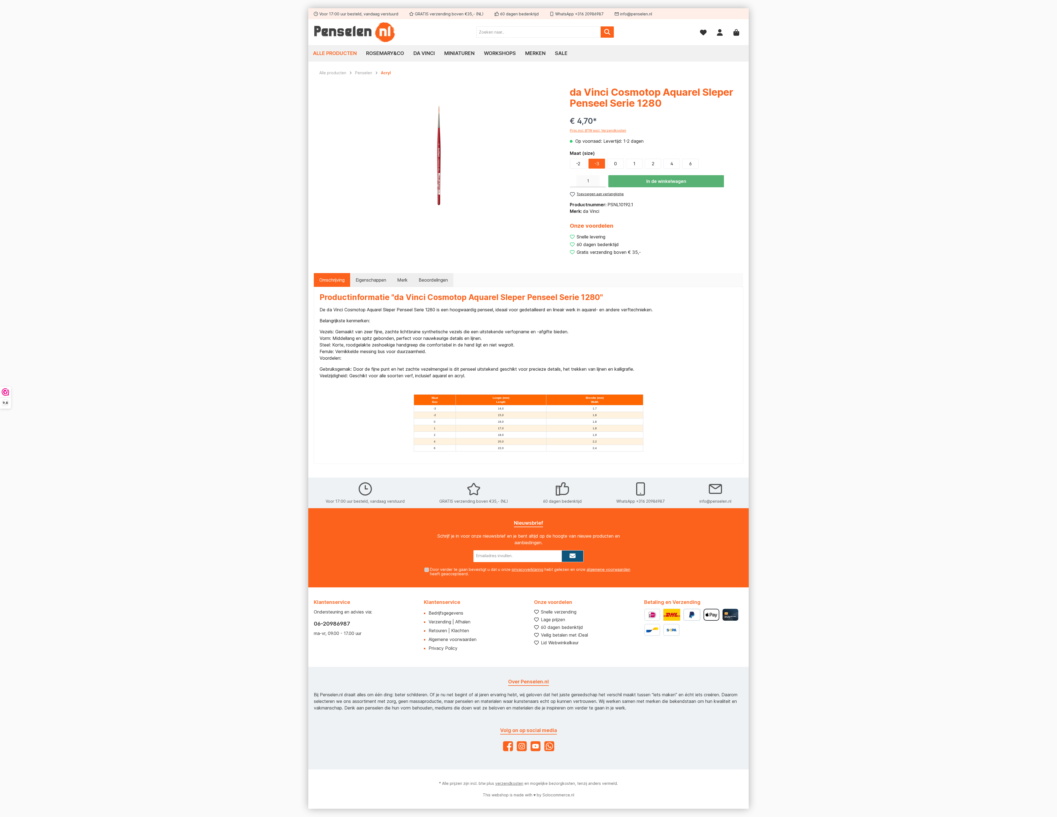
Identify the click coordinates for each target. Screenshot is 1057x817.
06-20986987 (332, 623)
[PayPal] (692, 615)
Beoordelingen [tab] (433, 280)
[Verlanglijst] (703, 32)
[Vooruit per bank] (671, 630)
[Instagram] (522, 746)
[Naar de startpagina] (355, 32)
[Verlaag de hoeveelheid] (573, 181)
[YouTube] (535, 746)
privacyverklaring (527, 569)
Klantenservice (442, 602)
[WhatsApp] (549, 746)
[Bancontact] (652, 630)
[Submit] (573, 556)
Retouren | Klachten (449, 630)
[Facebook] (508, 746)
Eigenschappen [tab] (371, 280)
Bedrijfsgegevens (446, 613)
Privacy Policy (443, 648)
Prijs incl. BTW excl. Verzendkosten (598, 130)
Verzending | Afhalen (449, 622)
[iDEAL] (652, 615)
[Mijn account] (720, 32)
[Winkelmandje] (736, 32)
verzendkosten (509, 783)
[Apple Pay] (711, 615)
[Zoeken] (607, 32)
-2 (578, 163)
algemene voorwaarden (608, 569)
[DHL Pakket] (671, 615)
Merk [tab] (402, 280)
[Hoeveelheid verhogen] (603, 181)
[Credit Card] (730, 615)
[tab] (332, 280)
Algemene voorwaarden (452, 639)
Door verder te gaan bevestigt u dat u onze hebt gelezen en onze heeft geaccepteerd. (530, 571)
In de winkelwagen (666, 181)
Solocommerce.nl (558, 795)
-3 (597, 163)
